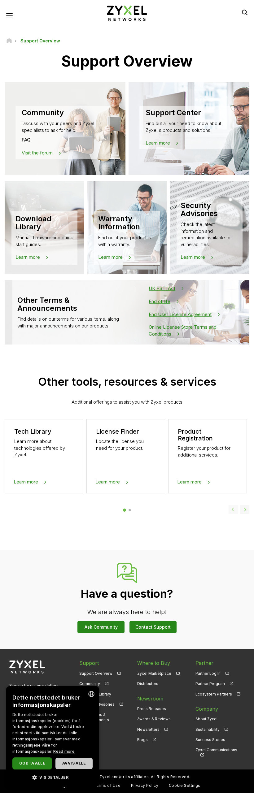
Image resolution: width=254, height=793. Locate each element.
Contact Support (153, 627)
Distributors (147, 683)
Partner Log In (208, 673)
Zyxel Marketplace (154, 673)
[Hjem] (9, 40)
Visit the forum (37, 153)
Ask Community (101, 627)
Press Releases (151, 708)
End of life (159, 301)
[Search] (244, 12)
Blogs (142, 739)
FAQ (26, 140)
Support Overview (95, 673)
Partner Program (210, 683)
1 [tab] (124, 510)
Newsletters (148, 729)
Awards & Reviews (154, 719)
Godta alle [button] (32, 763)
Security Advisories (97, 704)
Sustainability (207, 729)
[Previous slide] (233, 509)
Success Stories (210, 739)
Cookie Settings (184, 785)
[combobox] (91, 694)
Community (89, 683)
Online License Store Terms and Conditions (183, 330)
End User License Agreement (180, 314)
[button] (52, 777)
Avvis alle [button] (74, 763)
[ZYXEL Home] (127, 13)
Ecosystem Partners (213, 694)
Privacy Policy (145, 785)
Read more (64, 751)
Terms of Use (107, 785)
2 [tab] (130, 510)
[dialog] (52, 736)
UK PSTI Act (162, 288)
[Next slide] (244, 509)
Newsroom (150, 699)
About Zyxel (206, 719)
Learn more (158, 143)
